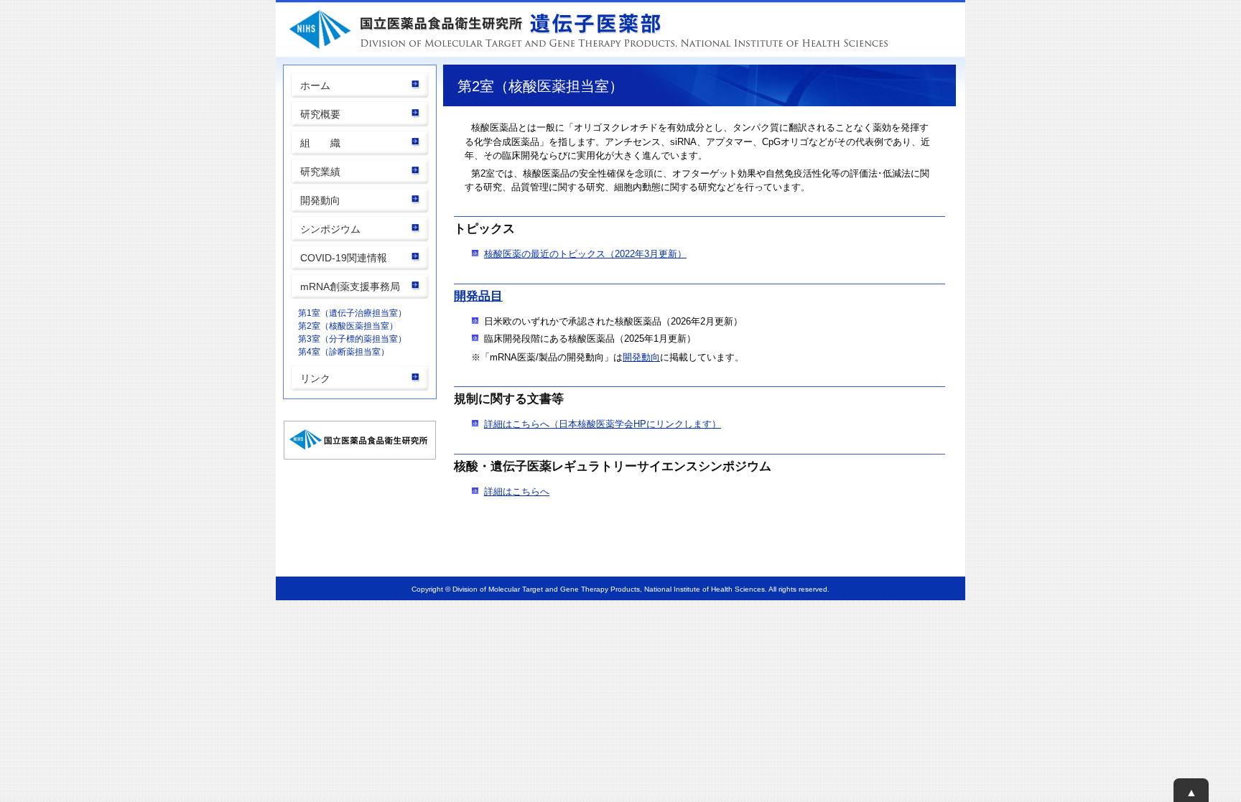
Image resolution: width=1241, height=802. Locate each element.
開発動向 (320, 200)
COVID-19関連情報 (343, 258)
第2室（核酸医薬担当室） (348, 326)
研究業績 (320, 171)
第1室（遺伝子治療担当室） (352, 313)
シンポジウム (330, 229)
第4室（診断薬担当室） (343, 352)
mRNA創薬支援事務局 (350, 286)
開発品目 (478, 296)
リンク (315, 378)
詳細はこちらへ (516, 491)
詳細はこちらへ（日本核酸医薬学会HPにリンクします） (602, 424)
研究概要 (320, 114)
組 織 (320, 143)
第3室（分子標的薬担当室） (352, 339)
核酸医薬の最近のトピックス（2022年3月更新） (585, 253)
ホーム (315, 85)
